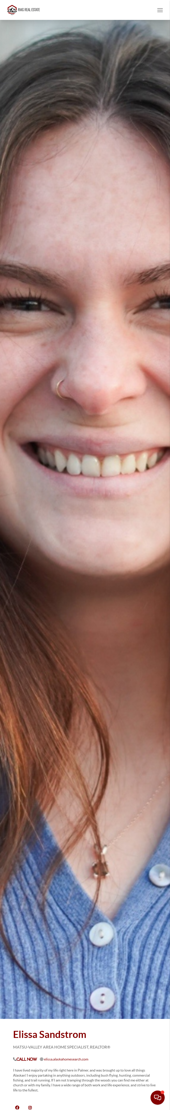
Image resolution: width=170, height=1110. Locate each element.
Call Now (27, 1059)
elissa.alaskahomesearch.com (66, 1059)
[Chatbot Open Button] (158, 1098)
